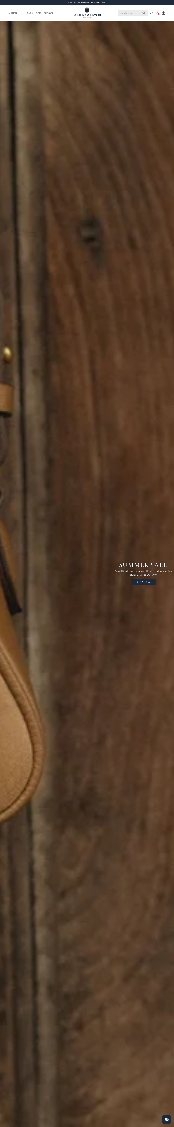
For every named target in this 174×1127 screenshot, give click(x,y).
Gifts (38, 13)
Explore (49, 13)
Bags (30, 13)
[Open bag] (163, 13)
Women (12, 13)
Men (22, 13)
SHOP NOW (143, 581)
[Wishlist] (151, 13)
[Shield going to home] (87, 13)
